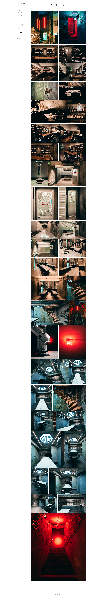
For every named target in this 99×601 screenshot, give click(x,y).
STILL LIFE (20, 7)
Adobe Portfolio (60, 597)
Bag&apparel (20, 12)
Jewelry (20, 10)
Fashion (20, 25)
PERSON (20, 22)
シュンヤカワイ (21, 34)
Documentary (20, 28)
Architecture (20, 13)
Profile (20, 32)
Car (20, 16)
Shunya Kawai (22, 3)
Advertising (21, 24)
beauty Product (20, 9)
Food (21, 15)
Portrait (20, 27)
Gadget (20, 18)
